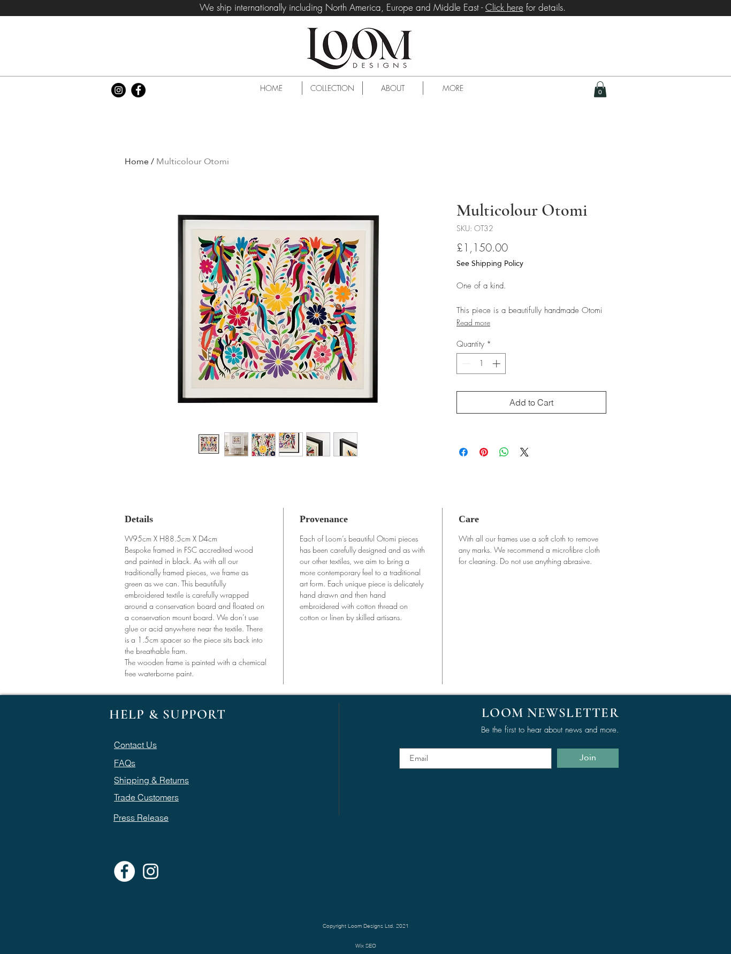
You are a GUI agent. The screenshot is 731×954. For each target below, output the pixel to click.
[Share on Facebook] (463, 452)
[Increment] (497, 363)
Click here (504, 7)
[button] (332, 88)
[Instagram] (118, 90)
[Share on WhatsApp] (504, 452)
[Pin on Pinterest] (483, 452)
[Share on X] (524, 452)
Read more (473, 322)
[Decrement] (465, 363)
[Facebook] (138, 90)
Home (137, 161)
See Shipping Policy (489, 263)
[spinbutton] (481, 363)
